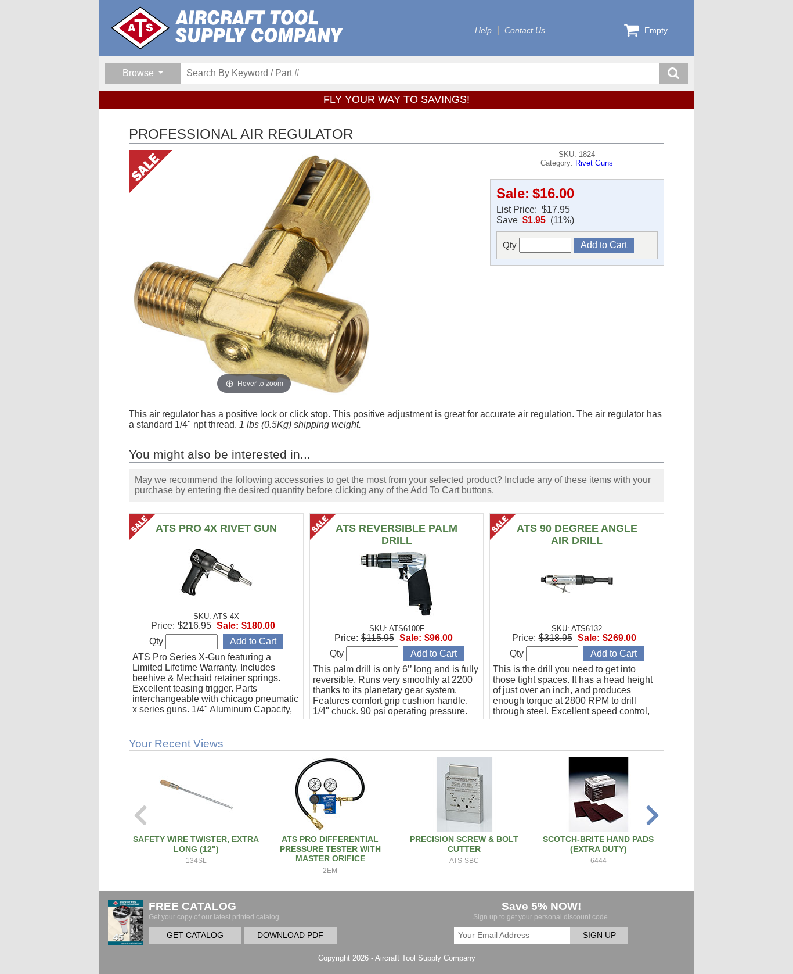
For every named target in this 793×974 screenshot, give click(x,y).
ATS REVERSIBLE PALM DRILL (396, 534)
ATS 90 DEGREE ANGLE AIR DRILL (577, 534)
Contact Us (524, 30)
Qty (511, 245)
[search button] (673, 73)
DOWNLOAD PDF (290, 935)
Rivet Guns (594, 163)
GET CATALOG (195, 935)
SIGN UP (599, 935)
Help (483, 30)
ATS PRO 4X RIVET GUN (216, 528)
